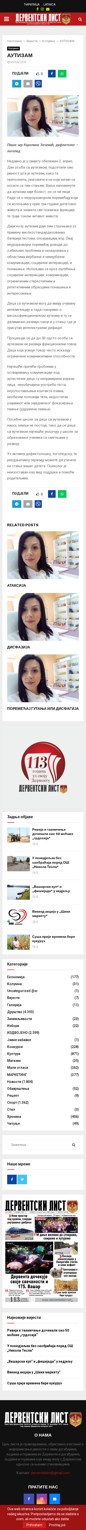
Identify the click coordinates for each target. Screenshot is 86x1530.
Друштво (14, 1012)
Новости (14, 1082)
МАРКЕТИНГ (17, 1075)
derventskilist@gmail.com (50, 1473)
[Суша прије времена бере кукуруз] (18, 942)
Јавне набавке (19, 1040)
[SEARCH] (74, 1145)
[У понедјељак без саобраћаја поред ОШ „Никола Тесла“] (18, 863)
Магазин (14, 1061)
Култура (13, 1054)
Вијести (13, 998)
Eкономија (16, 977)
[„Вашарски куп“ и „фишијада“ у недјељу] (18, 892)
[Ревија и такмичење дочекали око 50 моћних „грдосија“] (18, 835)
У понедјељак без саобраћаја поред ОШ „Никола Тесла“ (50, 862)
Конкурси (15, 1047)
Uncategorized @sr (22, 991)
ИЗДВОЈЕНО (17, 1033)
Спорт (12, 1102)
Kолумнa (13, 48)
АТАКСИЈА (16, 585)
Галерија (14, 1005)
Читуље (13, 1123)
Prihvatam (34, 1525)
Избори (13, 1026)
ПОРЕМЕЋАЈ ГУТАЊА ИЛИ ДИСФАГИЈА (43, 709)
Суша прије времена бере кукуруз (34, 1383)
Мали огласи (17, 1067)
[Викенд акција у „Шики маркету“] (18, 917)
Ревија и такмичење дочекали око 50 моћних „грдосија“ (52, 834)
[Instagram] (42, 1499)
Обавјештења (18, 1089)
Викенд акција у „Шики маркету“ (33, 1372)
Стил (11, 1109)
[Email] (54, 1499)
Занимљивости (19, 1019)
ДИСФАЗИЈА (18, 647)
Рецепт (13, 1095)
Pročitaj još (57, 1525)
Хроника (14, 1117)
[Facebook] (29, 1499)
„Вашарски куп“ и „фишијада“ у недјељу (51, 889)
